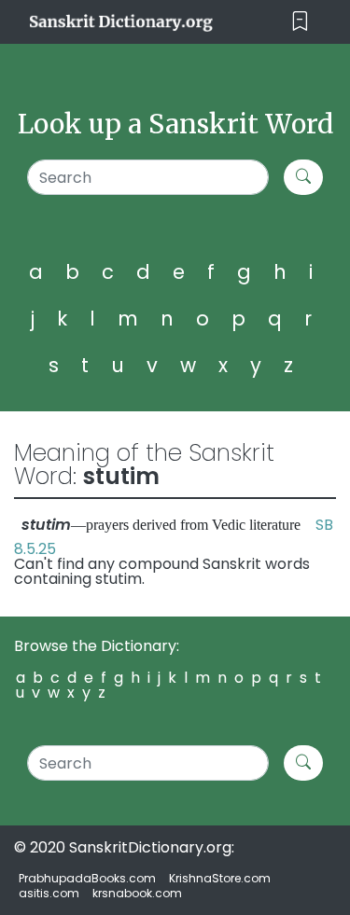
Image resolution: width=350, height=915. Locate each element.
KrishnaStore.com (220, 878)
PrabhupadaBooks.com (87, 878)
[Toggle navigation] (300, 21)
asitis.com (49, 893)
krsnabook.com (137, 893)
